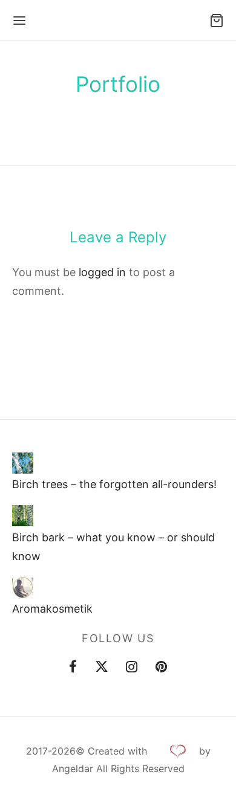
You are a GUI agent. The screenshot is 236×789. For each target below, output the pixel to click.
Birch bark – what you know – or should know (113, 546)
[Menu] (19, 20)
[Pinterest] (161, 668)
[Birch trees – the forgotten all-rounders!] (22, 463)
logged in (102, 272)
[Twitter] (101, 668)
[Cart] (216, 20)
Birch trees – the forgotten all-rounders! (114, 484)
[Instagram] (132, 668)
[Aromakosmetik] (22, 587)
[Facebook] (73, 668)
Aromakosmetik (52, 608)
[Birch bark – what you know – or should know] (22, 516)
